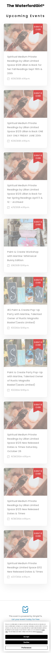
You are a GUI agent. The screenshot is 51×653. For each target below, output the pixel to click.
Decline (26, 642)
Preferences (26, 648)
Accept (26, 637)
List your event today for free (25, 619)
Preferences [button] (39, 631)
